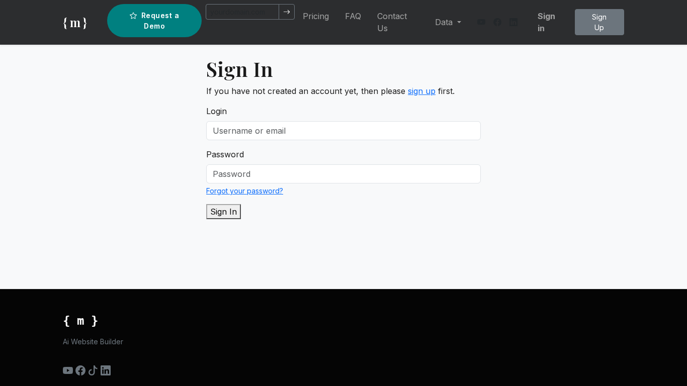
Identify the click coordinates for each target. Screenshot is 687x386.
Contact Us (392, 22)
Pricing (316, 16)
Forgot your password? (244, 190)
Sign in (546, 22)
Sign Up (599, 22)
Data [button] (445, 22)
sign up (422, 91)
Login (216, 111)
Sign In (223, 212)
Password (225, 154)
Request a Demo (160, 20)
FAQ (353, 16)
